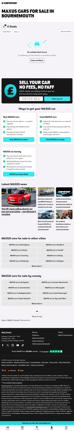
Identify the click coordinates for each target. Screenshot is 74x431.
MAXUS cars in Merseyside (55, 288)
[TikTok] (23, 346)
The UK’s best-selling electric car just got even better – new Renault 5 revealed (19, 212)
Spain (22, 370)
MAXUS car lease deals (18, 174)
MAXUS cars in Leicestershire (19, 288)
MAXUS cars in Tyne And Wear (55, 298)
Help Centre (6, 332)
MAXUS (9, 320)
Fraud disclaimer (35, 362)
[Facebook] (3, 346)
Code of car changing (37, 365)
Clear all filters (37, 60)
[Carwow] (9, 3)
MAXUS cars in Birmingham (19, 245)
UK (5, 370)
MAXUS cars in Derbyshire (19, 282)
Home (3, 320)
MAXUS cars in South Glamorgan (55, 293)
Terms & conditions (7, 362)
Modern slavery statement (9, 365)
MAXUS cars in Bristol (19, 250)
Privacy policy (53, 362)
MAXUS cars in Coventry (19, 256)
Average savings (6, 385)
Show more (36, 266)
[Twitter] (8, 346)
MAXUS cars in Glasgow (55, 261)
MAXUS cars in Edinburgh (19, 261)
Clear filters (7, 32)
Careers (60, 332)
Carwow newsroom (38, 341)
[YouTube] (18, 346)
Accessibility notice (23, 365)
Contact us (35, 335)
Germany (13, 370)
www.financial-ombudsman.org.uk (37, 407)
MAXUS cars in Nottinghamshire (19, 293)
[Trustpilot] (50, 351)
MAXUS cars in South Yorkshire (19, 298)
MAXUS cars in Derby (55, 256)
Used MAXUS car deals (55, 140)
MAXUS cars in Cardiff (55, 250)
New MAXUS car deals (19, 140)
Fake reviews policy (64, 362)
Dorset (16, 320)
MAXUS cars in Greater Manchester (55, 282)
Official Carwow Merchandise (41, 344)
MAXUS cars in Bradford (55, 245)
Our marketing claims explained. (12, 383)
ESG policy (45, 362)
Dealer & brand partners (65, 335)
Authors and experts (38, 338)
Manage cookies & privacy (21, 362)
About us (34, 332)
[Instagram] (13, 346)
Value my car (57, 99)
